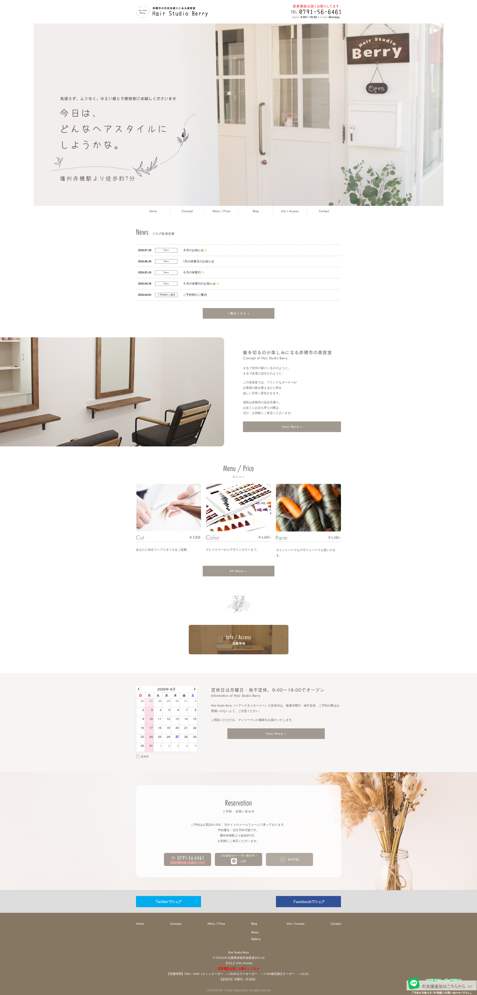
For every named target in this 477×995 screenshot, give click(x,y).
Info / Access (290, 211)
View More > (292, 426)
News (255, 932)
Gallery (255, 938)
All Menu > (238, 570)
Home (153, 211)
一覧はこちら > (238, 313)
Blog (256, 211)
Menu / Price (221, 211)
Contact (324, 211)
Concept (187, 211)
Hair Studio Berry (238, 952)
